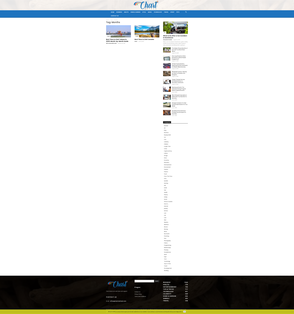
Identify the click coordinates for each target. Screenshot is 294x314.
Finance (166, 171)
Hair (165, 190)
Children (166, 144)
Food (165, 174)
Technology (158, 12)
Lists (165, 217)
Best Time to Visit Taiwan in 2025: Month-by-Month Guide (117, 40)
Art (165, 128)
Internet (166, 206)
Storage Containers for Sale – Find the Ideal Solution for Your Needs (180, 104)
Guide (165, 187)
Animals (166, 125)
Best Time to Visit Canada (144, 39)
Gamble (166, 181)
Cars (165, 139)
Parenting (166, 236)
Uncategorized (168, 268)
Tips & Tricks (167, 263)
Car (165, 32)
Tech (165, 259)
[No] (292, 312)
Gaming (166, 183)
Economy (166, 160)
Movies (166, 227)
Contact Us (115, 16)
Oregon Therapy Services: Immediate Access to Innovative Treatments (178, 81)
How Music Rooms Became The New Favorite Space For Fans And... (179, 112)
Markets (166, 222)
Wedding (166, 270)
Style (144, 12)
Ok (184, 311)
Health (126, 12)
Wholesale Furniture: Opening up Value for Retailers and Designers (179, 73)
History (166, 194)
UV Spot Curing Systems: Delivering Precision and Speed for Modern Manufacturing (180, 65)
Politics (166, 243)
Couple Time (167, 146)
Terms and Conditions (140, 296)
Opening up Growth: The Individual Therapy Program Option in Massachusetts (179, 89)
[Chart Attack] (147, 5)
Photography (167, 240)
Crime (165, 148)
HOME (112, 12)
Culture (166, 153)
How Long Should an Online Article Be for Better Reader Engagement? (179, 57)
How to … (166, 204)
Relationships (167, 247)
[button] (186, 12)
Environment (167, 167)
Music (150, 12)
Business (119, 12)
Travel (166, 12)
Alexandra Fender (167, 39)
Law (165, 213)
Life (165, 215)
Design (166, 155)
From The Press (168, 176)
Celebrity (166, 141)
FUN (165, 178)
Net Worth (166, 233)
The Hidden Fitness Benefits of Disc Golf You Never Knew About (180, 50)
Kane (136, 41)
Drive (165, 158)
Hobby (165, 197)
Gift (165, 185)
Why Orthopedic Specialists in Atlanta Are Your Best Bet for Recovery (179, 96)
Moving (166, 229)
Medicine (166, 224)
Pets (177, 12)
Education (166, 162)
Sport (172, 12)
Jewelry (166, 208)
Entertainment (167, 164)
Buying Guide (167, 135)
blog (165, 130)
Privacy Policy (138, 294)
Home (107, 20)
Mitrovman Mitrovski (111, 43)
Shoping (166, 250)
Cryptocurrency (168, 151)
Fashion (166, 169)
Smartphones (167, 252)
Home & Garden (135, 12)
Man (165, 220)
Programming (167, 245)
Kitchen (166, 210)
